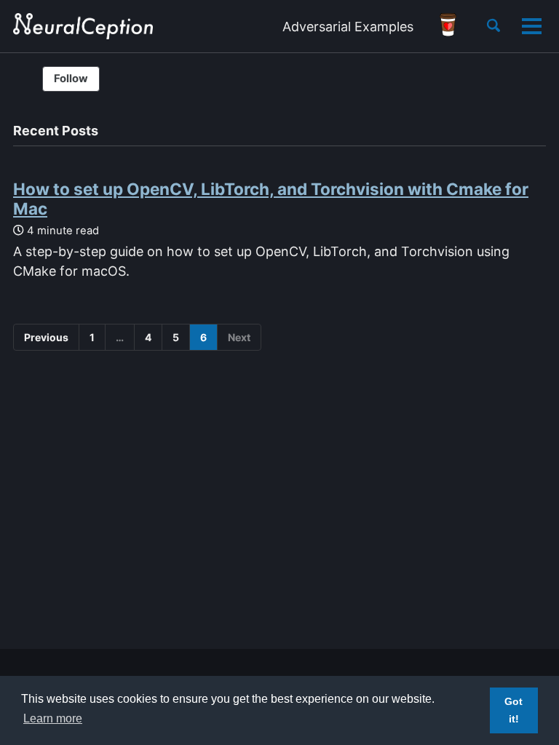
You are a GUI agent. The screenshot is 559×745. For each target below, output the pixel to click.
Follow (71, 78)
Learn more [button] (52, 718)
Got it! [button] (513, 710)
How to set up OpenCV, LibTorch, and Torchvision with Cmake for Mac (270, 198)
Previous (46, 337)
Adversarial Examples (347, 26)
